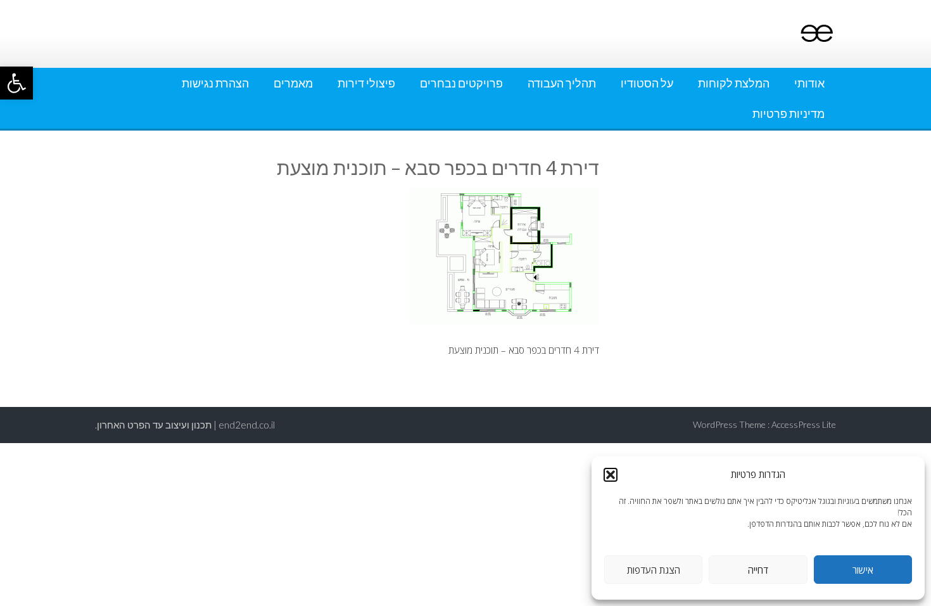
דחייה (758, 570)
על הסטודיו (647, 83)
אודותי (809, 83)
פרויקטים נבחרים (461, 83)
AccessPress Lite (803, 424)
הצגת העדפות (653, 570)
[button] (16, 83)
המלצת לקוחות (734, 83)
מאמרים (293, 83)
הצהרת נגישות (215, 83)
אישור (862, 570)
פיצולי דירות (366, 83)
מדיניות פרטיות (788, 113)
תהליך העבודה (562, 83)
